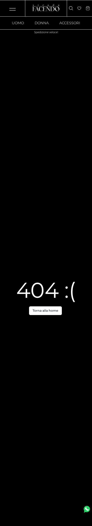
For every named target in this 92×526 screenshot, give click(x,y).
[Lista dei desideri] (79, 8)
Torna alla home (45, 311)
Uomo (18, 23)
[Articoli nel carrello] (88, 8)
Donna (42, 23)
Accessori (69, 23)
